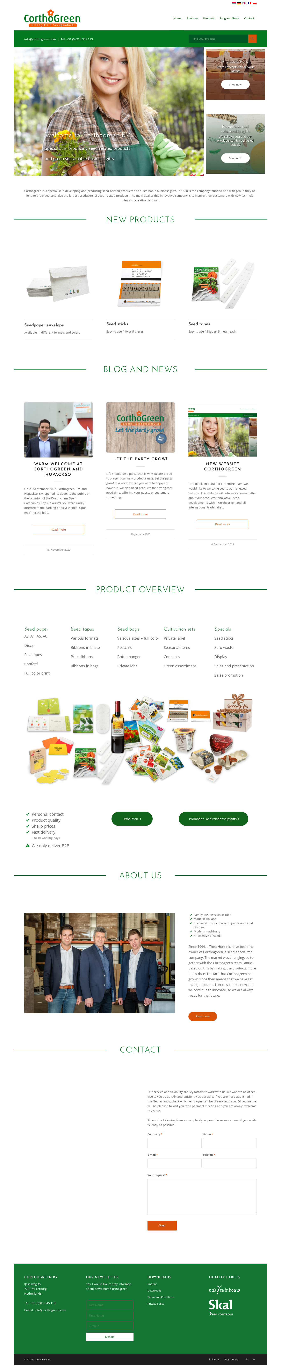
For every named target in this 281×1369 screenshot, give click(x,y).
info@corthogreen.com (50, 1310)
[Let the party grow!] (140, 427)
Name (208, 1134)
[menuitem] (177, 18)
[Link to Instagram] (247, 1359)
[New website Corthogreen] (222, 429)
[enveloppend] (58, 281)
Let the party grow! (140, 459)
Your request (157, 1175)
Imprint (152, 1284)
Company (154, 1134)
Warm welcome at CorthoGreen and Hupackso (58, 469)
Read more (58, 529)
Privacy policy (155, 1303)
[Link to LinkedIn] (254, 1359)
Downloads (154, 1290)
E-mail (152, 1154)
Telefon (209, 1154)
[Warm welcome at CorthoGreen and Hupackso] (58, 429)
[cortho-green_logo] (52, 18)
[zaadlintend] (222, 281)
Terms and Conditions (160, 1297)
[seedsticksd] (140, 281)
